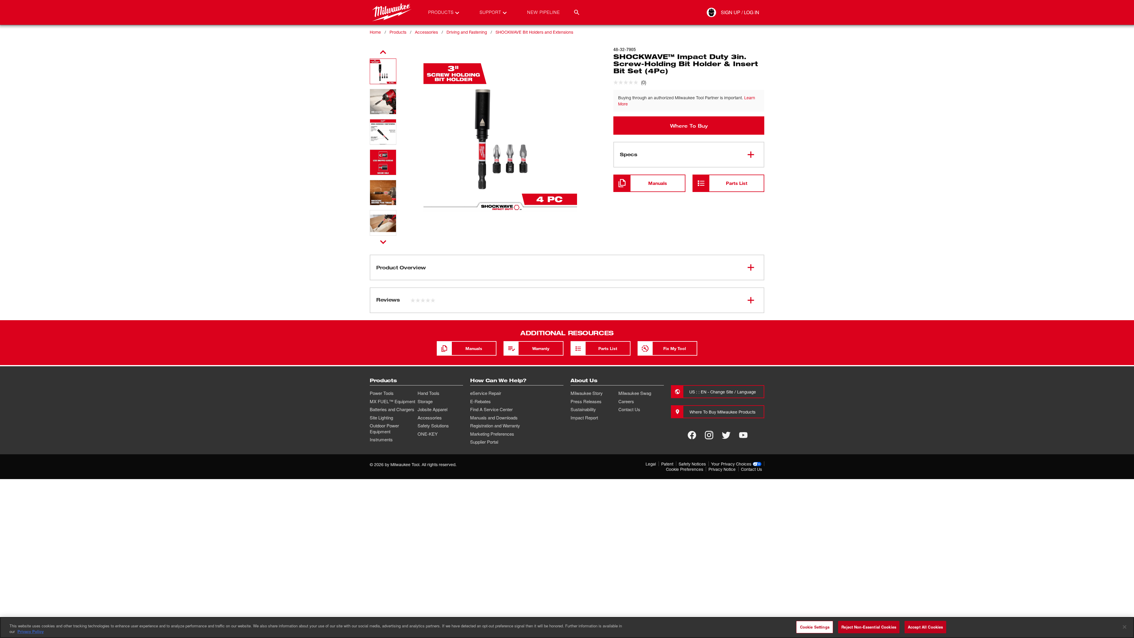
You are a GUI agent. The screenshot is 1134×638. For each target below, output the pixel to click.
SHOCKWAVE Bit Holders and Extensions (534, 32)
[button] (383, 71)
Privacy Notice (722, 469)
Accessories (426, 32)
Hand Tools (428, 393)
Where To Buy (689, 125)
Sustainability (583, 409)
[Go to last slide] (383, 52)
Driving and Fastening (467, 32)
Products (398, 32)
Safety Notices (692, 463)
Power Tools (382, 393)
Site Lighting (381, 418)
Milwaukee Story (587, 393)
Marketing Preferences (492, 434)
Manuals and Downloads (494, 418)
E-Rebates (480, 401)
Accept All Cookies (925, 627)
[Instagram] (709, 435)
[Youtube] (743, 435)
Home (375, 32)
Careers (626, 401)
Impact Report (584, 418)
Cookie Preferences (684, 469)
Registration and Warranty (495, 426)
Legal (651, 463)
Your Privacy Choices (731, 463)
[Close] (1124, 626)
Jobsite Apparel (432, 409)
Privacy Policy (30, 631)
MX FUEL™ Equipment (392, 401)
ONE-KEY (428, 434)
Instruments (381, 439)
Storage (425, 401)
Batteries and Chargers (392, 409)
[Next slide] (383, 242)
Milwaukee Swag (634, 393)
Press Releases (586, 401)
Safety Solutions (433, 426)
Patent (667, 463)
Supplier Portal (484, 442)
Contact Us (629, 409)
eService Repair (485, 393)
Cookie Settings (815, 627)
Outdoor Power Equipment (384, 428)
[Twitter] (726, 435)
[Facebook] (692, 435)
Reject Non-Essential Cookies (868, 627)
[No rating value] (627, 82)
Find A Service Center (491, 409)
